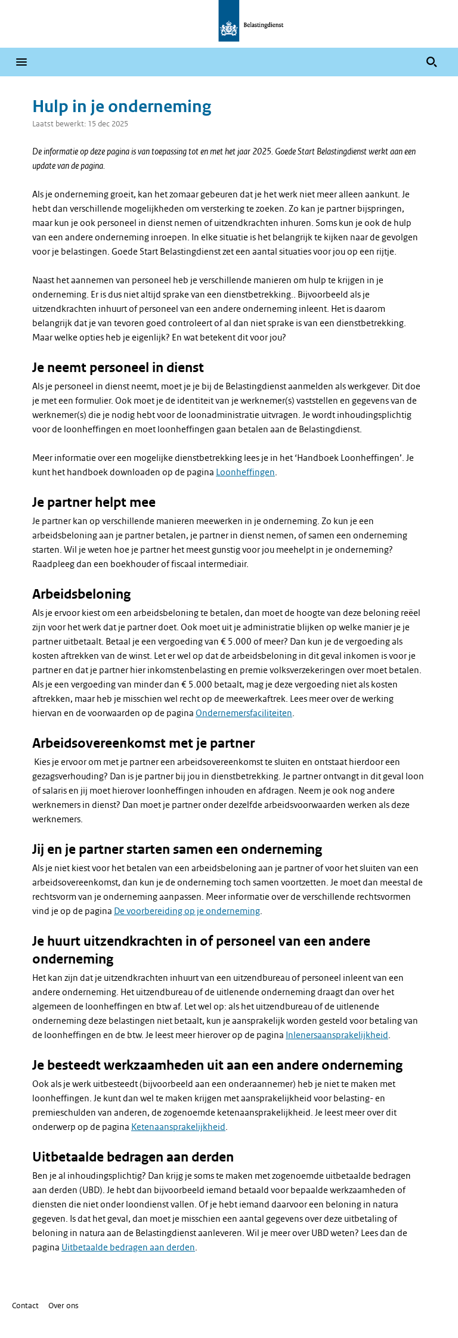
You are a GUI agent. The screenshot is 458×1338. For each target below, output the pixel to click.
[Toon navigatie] (21, 62)
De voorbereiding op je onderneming (187, 911)
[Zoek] (431, 62)
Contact (25, 1305)
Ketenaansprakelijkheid (178, 1127)
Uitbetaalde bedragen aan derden (128, 1247)
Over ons (63, 1305)
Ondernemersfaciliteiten (244, 713)
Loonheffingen (245, 472)
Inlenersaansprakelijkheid (337, 1035)
